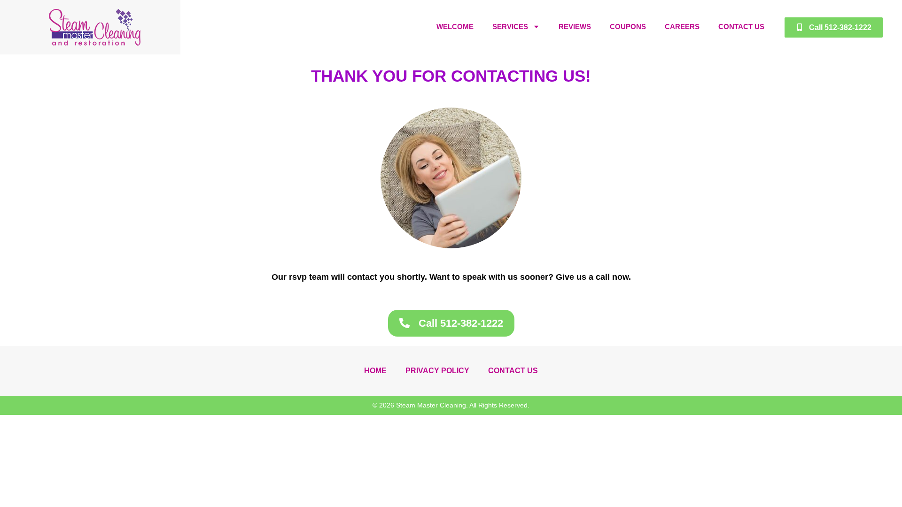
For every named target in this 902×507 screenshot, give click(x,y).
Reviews (575, 27)
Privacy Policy (437, 371)
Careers (682, 27)
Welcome (455, 27)
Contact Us (741, 27)
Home (375, 371)
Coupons (628, 27)
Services (510, 27)
